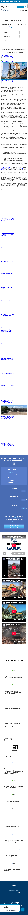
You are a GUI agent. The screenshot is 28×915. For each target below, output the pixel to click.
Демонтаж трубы (5, 431)
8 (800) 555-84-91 (5, 5)
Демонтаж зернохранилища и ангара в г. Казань (7, 274)
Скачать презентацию (14, 199)
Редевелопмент (7, 903)
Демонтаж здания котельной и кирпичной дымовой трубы (7, 372)
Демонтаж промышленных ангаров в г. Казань (7, 248)
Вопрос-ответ (13, 903)
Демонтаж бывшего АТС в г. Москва (7, 288)
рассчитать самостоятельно (14, 26)
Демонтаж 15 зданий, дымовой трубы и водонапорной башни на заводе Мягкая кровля (7, 329)
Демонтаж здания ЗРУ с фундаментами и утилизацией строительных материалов (7, 402)
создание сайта (14, 894)
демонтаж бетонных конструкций (14, 166)
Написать (20, 7)
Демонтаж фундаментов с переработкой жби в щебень (7, 359)
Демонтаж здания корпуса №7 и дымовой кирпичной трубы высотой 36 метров (7, 417)
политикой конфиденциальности (16, 40)
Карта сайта (22, 903)
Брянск (26, 10)
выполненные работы (5, 168)
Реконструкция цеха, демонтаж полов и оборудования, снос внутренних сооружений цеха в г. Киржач (7, 218)
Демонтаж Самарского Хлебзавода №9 (7, 301)
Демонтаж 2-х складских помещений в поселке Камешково (7, 234)
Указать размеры (14, 45)
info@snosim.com (5, 8)
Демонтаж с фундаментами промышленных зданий (7, 315)
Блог (18, 903)
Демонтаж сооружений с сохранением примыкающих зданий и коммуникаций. (7, 345)
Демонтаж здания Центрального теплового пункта (7, 387)
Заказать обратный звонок (14, 195)
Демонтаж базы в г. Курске (7, 261)
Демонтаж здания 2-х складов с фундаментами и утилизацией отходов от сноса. (7, 445)
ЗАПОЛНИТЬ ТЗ (14, 650)
